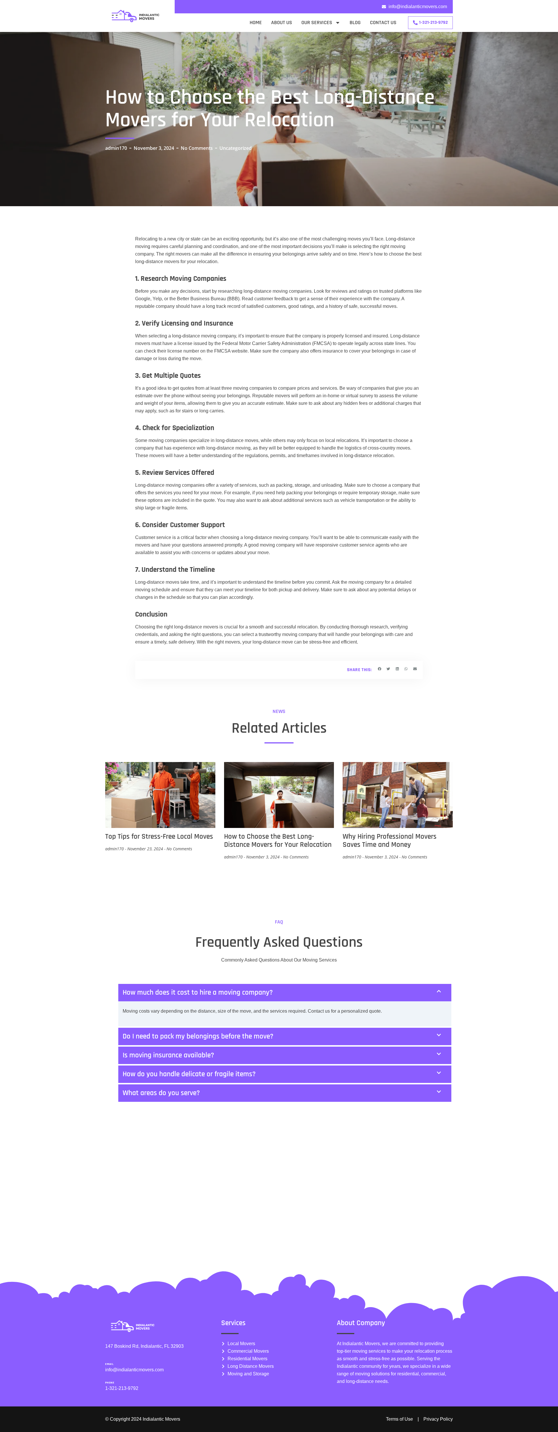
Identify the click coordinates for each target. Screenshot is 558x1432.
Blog (355, 22)
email (109, 1364)
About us (281, 22)
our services (316, 22)
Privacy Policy (438, 1419)
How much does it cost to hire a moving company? (198, 992)
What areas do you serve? (161, 1093)
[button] (379, 669)
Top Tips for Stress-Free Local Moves (159, 836)
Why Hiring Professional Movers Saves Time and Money (390, 840)
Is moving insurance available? (168, 1055)
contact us (383, 22)
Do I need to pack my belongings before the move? (198, 1036)
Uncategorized (235, 148)
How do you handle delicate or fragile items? (189, 1074)
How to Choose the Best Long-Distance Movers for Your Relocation (278, 840)
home (256, 22)
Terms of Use (399, 1419)
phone (110, 1382)
